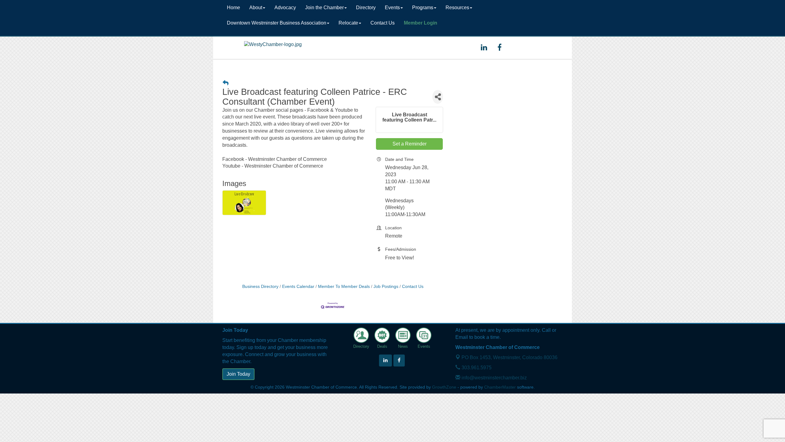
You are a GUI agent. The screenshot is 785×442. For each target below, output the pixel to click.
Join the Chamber (324, 7)
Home (233, 7)
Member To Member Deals (344, 286)
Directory (366, 7)
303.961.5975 (476, 367)
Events (392, 7)
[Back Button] (225, 83)
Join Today (238, 374)
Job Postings (385, 286)
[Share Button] (437, 97)
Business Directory (260, 286)
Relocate (348, 22)
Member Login (420, 22)
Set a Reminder (409, 143)
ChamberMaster (500, 387)
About (255, 7)
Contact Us (382, 22)
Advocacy (285, 7)
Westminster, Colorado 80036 (509, 357)
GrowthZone (444, 387)
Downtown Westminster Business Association (276, 22)
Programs (422, 7)
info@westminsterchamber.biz (493, 377)
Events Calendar (298, 286)
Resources (457, 7)
